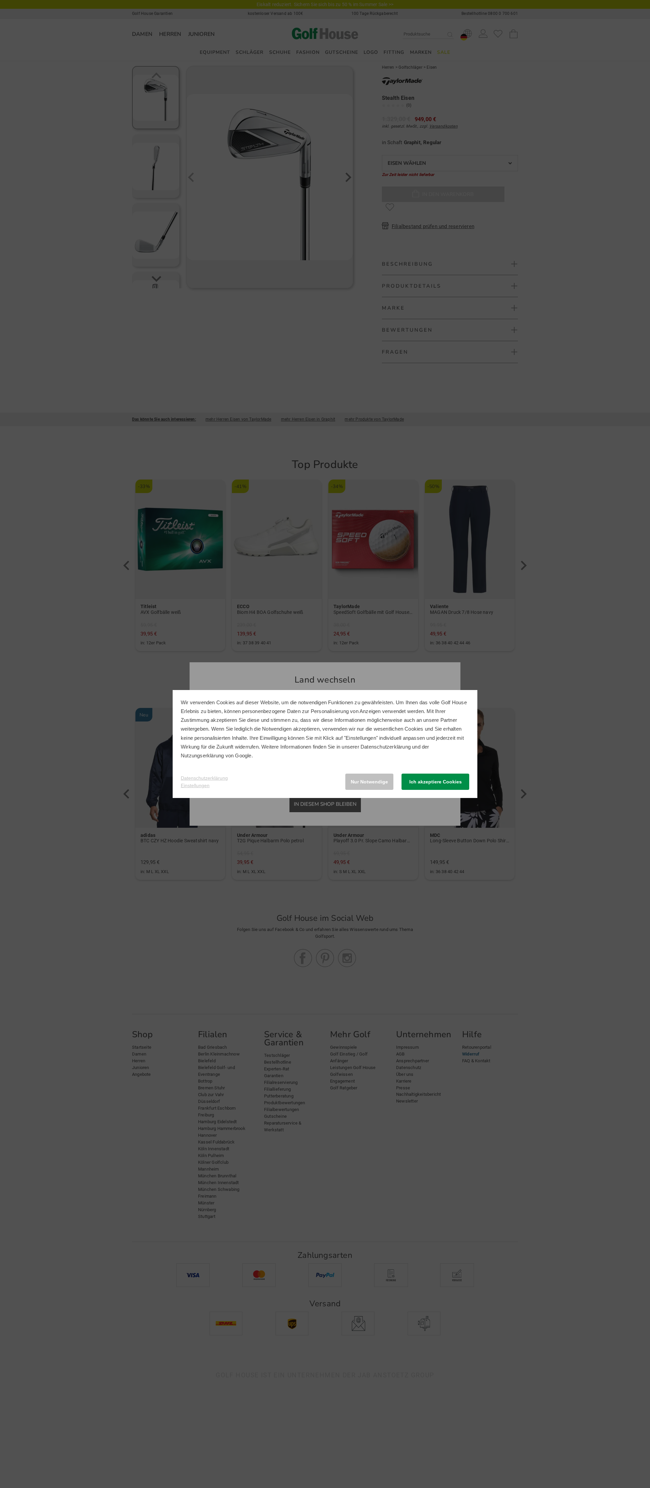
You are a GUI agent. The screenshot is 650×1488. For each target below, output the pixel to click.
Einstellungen (195, 785)
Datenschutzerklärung (386, 747)
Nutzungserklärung (202, 755)
